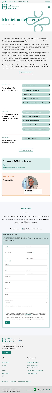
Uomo (7, 260)
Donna (12, 260)
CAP (6, 270)
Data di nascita (8, 252)
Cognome (29, 246)
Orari (3, 367)
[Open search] (47, 1)
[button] (36, 85)
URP (3, 376)
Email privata (7, 282)
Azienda (6, 294)
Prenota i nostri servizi (26, 72)
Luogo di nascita (30, 252)
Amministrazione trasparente (24, 381)
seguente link (28, 314)
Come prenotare (5, 362)
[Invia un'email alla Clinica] (6, 2)
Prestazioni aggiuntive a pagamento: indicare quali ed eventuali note (18, 306)
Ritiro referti (4, 365)
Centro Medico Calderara (32, 367)
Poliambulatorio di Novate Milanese (35, 370)
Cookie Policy (13, 381)
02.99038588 (8, 165)
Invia (7, 322)
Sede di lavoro (8, 276)
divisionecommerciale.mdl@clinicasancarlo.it (15, 167)
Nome (6, 246)
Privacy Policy (5, 381)
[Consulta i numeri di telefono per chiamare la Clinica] (3, 2)
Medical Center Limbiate (32, 362)
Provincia (29, 270)
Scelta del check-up (9, 300)
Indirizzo (7, 264)
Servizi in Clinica (5, 373)
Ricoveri (3, 370)
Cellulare (7, 288)
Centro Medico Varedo (32, 373)
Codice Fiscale (30, 258)
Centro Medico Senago (32, 365)
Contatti (6, 352)
